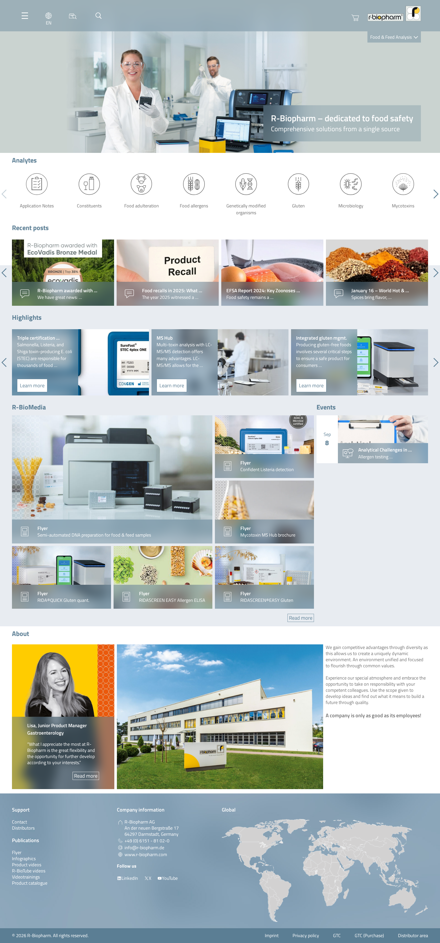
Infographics (24, 858)
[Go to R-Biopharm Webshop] (355, 18)
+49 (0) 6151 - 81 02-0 (147, 840)
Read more (300, 618)
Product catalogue (29, 883)
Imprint (272, 935)
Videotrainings (26, 876)
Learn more (32, 385)
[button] (434, 194)
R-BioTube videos (28, 870)
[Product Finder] (72, 15)
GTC (337, 935)
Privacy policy (306, 935)
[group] (63, 273)
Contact (19, 821)
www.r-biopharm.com (146, 854)
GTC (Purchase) (369, 935)
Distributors (23, 828)
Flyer (16, 852)
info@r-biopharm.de (144, 847)
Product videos (26, 864)
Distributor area (413, 935)
